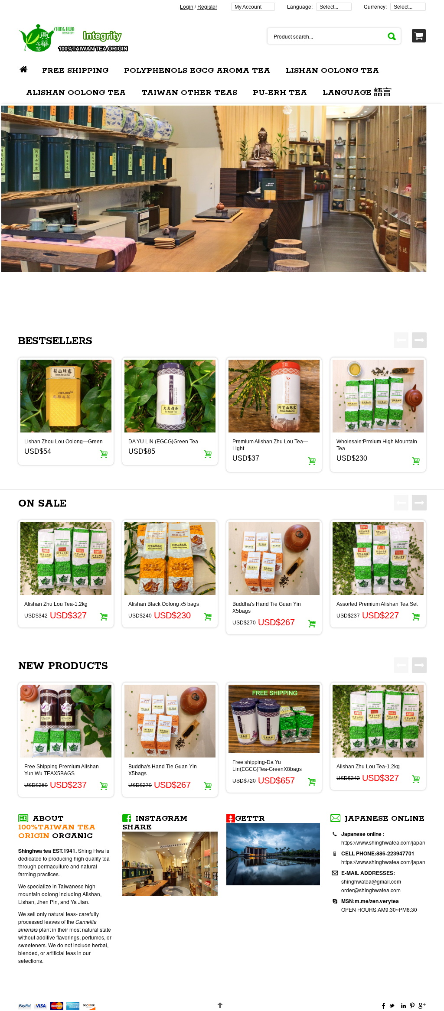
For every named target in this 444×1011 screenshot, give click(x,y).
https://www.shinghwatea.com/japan (383, 842)
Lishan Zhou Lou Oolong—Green (63, 442)
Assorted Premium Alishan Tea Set (377, 604)
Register (207, 6)
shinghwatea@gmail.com (371, 881)
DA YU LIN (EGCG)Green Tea (163, 442)
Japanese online (384, 818)
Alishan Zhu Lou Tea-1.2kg (56, 604)
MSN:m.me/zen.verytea (370, 901)
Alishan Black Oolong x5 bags (163, 604)
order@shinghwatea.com (371, 890)
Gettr (250, 818)
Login (186, 6)
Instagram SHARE (154, 823)
